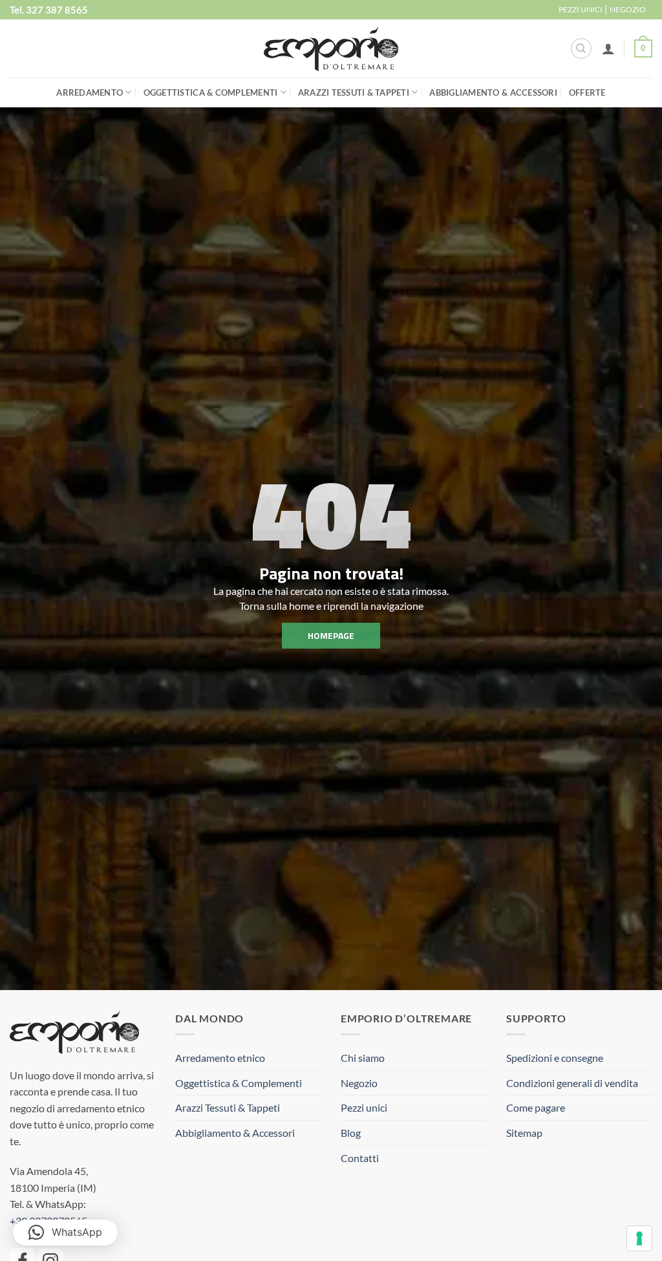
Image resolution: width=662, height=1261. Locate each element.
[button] (608, 48)
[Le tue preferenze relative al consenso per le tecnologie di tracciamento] (639, 1238)
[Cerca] (581, 48)
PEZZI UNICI (581, 9)
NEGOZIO (628, 9)
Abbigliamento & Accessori (493, 92)
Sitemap (524, 1132)
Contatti (360, 1158)
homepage (331, 635)
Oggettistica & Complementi (211, 92)
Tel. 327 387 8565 (49, 10)
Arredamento (89, 92)
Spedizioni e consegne (554, 1057)
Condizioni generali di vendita (572, 1083)
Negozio (359, 1083)
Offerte (587, 92)
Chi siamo (363, 1057)
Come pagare (535, 1107)
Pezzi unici (364, 1107)
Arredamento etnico (220, 1057)
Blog (351, 1132)
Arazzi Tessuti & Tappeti (353, 92)
